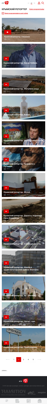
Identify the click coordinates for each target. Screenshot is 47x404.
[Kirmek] (39, 3)
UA (28, 3)
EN (34, 3)
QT (31, 3)
